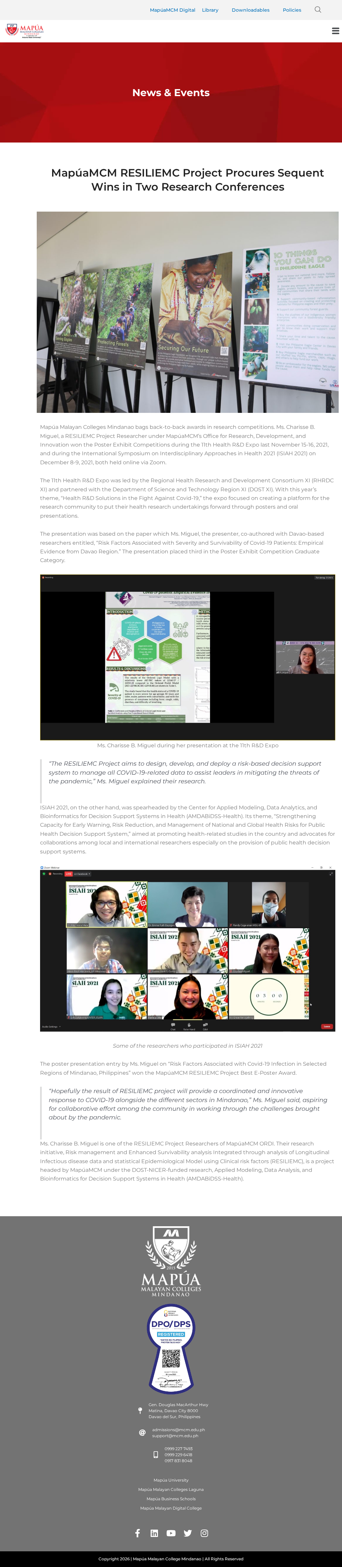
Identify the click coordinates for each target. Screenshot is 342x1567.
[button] (318, 10)
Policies (292, 10)
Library (210, 10)
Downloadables (251, 10)
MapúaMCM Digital (172, 10)
